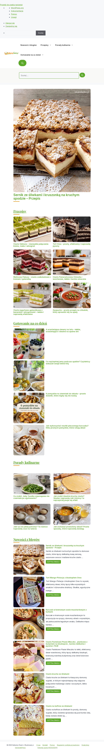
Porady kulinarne (62, 45)
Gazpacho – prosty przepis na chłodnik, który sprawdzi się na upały (70, 311)
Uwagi (13, 17)
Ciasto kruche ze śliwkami (57, 674)
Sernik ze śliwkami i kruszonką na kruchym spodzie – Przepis (46, 196)
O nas (38, 745)
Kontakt (45, 745)
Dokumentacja (17, 11)
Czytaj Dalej (53, 562)
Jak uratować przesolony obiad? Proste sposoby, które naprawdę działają (71, 528)
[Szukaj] (82, 75)
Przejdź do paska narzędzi (11, 5)
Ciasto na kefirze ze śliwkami (59, 706)
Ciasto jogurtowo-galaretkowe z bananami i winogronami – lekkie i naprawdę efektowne (28, 312)
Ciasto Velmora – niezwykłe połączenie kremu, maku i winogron (30, 245)
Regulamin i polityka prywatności (68, 745)
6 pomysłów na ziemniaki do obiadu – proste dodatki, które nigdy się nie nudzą (66, 395)
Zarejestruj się (11, 26)
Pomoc (14, 14)
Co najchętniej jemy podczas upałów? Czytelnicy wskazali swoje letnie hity (68, 362)
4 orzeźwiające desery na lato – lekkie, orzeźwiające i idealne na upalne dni (63, 330)
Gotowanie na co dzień (31, 55)
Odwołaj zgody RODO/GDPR (47, 748)
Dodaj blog (85, 745)
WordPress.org (17, 8)
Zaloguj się (10, 23)
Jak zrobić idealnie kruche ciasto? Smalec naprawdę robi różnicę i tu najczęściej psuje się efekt (69, 498)
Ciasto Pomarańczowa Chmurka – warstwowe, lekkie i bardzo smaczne (69, 278)
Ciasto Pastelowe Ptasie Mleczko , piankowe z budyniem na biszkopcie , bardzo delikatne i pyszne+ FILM (66, 644)
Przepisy (44, 45)
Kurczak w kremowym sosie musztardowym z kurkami (66, 611)
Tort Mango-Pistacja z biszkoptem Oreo (63, 578)
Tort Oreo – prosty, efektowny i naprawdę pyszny (71, 245)
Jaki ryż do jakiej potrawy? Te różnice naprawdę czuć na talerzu (30, 528)
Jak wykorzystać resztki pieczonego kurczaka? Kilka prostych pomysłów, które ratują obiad (67, 427)
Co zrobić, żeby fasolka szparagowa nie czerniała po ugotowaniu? (31, 497)
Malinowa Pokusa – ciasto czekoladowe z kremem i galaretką (32, 278)
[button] (22, 63)
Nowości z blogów (29, 45)
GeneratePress (20, 748)
